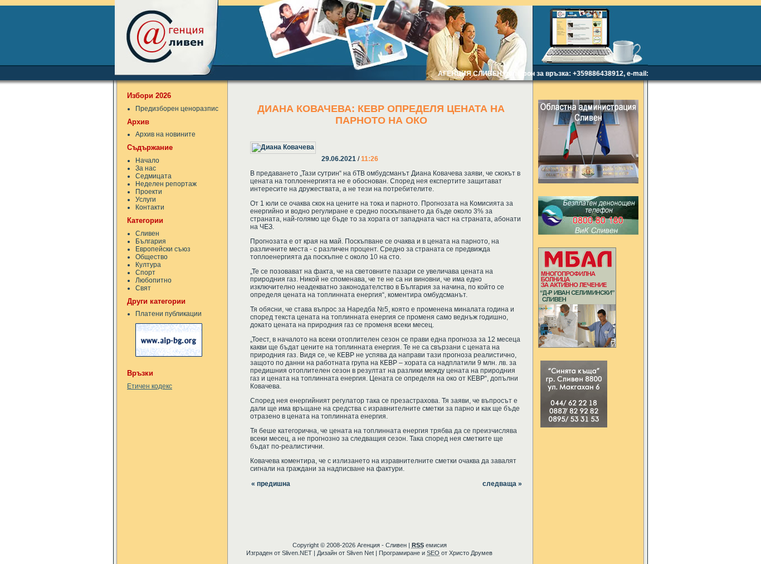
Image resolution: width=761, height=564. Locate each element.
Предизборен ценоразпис (176, 109)
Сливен (147, 233)
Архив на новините (165, 134)
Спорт (145, 272)
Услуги (145, 199)
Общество (151, 257)
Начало (147, 160)
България (150, 241)
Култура (148, 265)
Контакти (149, 207)
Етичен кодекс (149, 386)
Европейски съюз (163, 249)
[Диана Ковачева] (322, 139)
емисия (429, 545)
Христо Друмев (470, 553)
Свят (143, 288)
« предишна (270, 484)
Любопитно (153, 280)
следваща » (502, 484)
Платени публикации (168, 314)
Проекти (148, 192)
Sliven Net (360, 553)
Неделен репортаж (166, 184)
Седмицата (153, 176)
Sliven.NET (297, 553)
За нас (145, 168)
